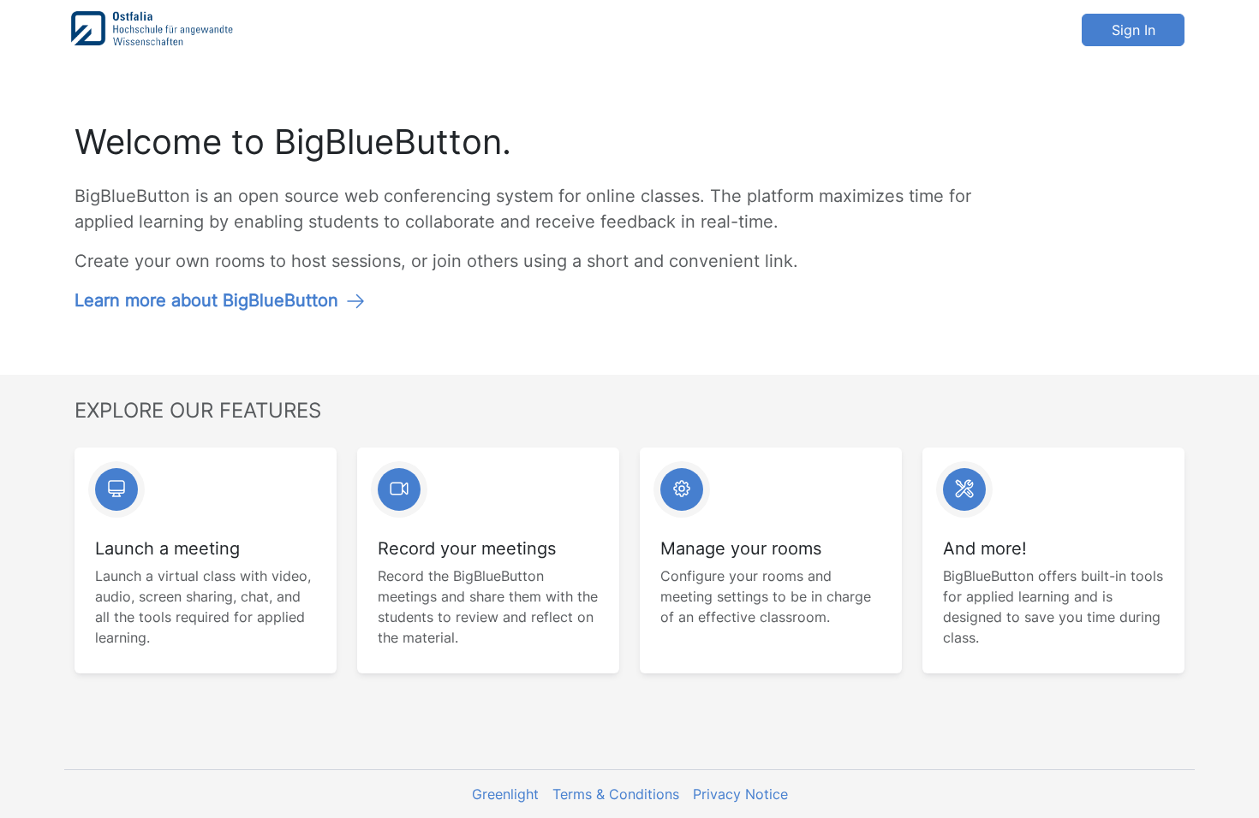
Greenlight (505, 794)
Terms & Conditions (615, 794)
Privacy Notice (740, 794)
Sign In (1133, 30)
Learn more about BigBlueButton (206, 300)
